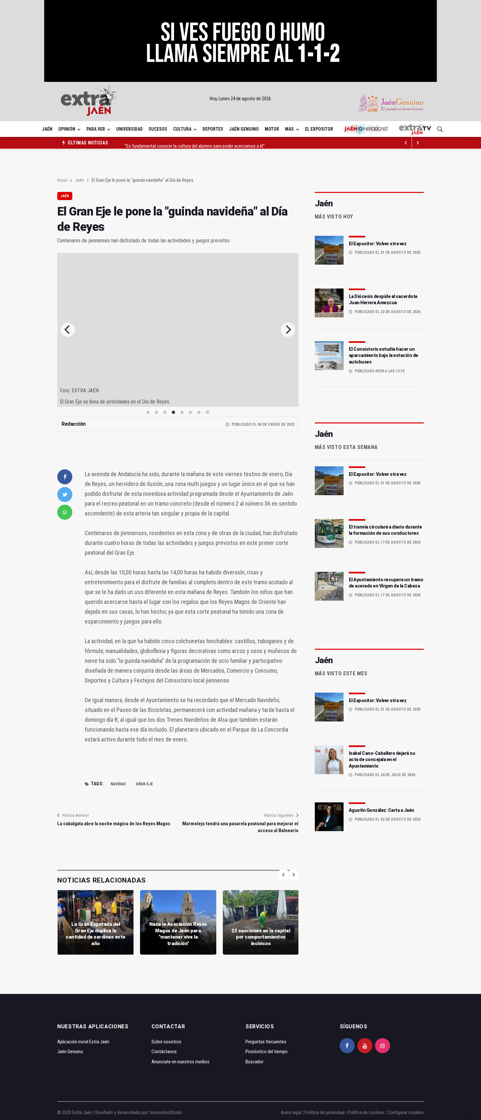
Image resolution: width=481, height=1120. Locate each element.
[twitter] (64, 494)
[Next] (288, 330)
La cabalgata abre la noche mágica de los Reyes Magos (113, 824)
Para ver (95, 129)
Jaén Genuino (244, 129)
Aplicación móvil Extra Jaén (83, 1042)
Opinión (66, 129)
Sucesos (158, 129)
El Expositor (319, 129)
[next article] (406, 143)
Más (289, 129)
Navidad (118, 784)
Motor (272, 129)
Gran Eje (144, 784)
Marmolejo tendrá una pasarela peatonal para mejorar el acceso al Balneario (240, 827)
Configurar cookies (405, 1112)
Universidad (129, 129)
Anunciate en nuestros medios (180, 1062)
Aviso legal (291, 1112)
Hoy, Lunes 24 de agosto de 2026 (240, 98)
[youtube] (364, 1045)
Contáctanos (164, 1052)
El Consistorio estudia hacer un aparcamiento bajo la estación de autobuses (383, 355)
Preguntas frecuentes (265, 1042)
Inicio (62, 180)
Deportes (213, 129)
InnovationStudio (166, 1112)
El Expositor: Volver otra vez (378, 243)
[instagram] (382, 1045)
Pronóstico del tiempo (266, 1052)
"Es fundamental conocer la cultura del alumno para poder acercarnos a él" (195, 143)
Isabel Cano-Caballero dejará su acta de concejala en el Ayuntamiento (382, 760)
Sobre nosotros (166, 1042)
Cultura (182, 129)
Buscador (254, 1062)
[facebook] (64, 476)
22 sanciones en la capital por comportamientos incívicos (260, 937)
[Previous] (68, 330)
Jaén (47, 129)
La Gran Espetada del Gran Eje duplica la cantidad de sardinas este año (95, 933)
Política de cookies (366, 1112)
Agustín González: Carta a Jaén (381, 810)
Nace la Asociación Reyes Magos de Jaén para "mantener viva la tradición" (178, 933)
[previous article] (418, 143)
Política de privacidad (325, 1112)
